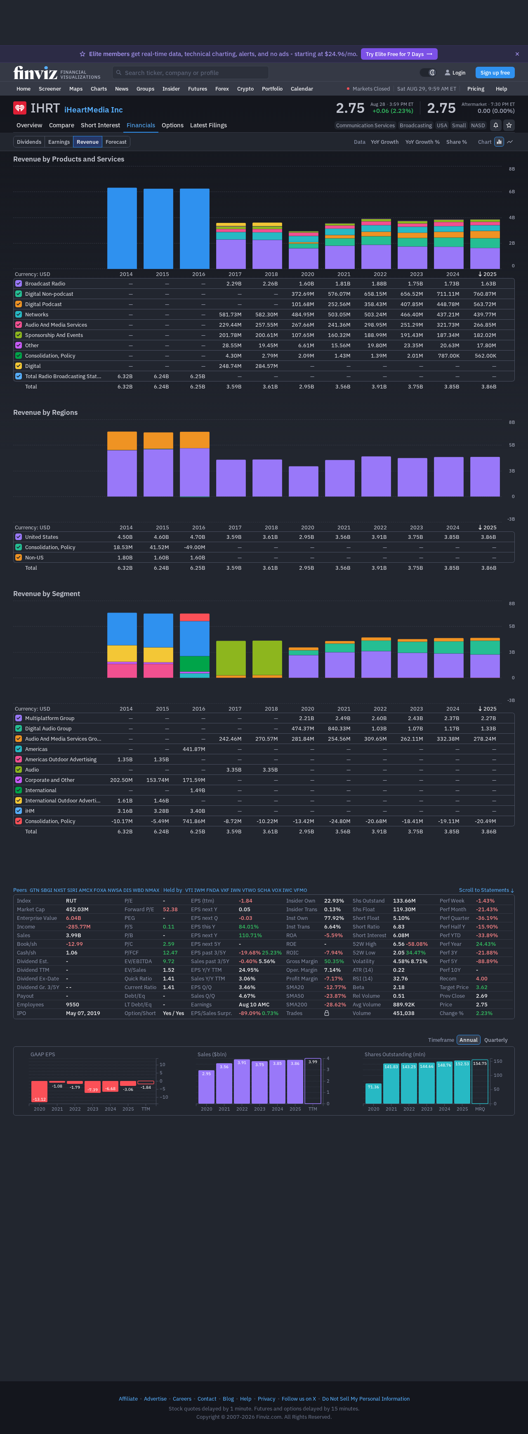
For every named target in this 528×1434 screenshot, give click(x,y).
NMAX (152, 890)
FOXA (100, 890)
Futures (197, 88)
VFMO (300, 890)
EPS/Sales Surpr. (211, 1013)
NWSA (115, 890)
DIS (127, 890)
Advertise (155, 1398)
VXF (225, 890)
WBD (138, 890)
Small (459, 125)
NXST (60, 890)
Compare (61, 125)
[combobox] (190, 72)
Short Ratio (366, 926)
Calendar (302, 88)
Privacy (267, 1398)
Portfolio (272, 88)
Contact (207, 1398)
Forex (222, 88)
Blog (228, 1398)
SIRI (72, 890)
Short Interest (100, 125)
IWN (236, 890)
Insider (171, 88)
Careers (182, 1398)
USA (442, 125)
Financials (141, 125)
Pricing (475, 88)
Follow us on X (299, 1398)
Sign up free (495, 72)
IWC (287, 890)
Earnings (201, 1004)
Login (459, 72)
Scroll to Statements (484, 890)
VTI (189, 890)
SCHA (264, 890)
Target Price (454, 987)
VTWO (249, 890)
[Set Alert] (496, 125)
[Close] (517, 54)
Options (173, 125)
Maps (75, 88)
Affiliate (128, 1398)
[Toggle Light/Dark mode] (428, 72)
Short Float (366, 918)
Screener (50, 88)
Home (23, 88)
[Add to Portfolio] (509, 125)
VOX (276, 890)
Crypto (245, 88)
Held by (172, 890)
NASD (478, 125)
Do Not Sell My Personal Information (366, 1398)
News (121, 88)
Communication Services (365, 125)
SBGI (46, 890)
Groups (145, 88)
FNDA (212, 890)
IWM (199, 890)
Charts (99, 88)
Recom (448, 978)
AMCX (85, 890)
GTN (35, 890)
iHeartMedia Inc (93, 110)
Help (501, 88)
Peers (20, 890)
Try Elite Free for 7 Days (395, 54)
